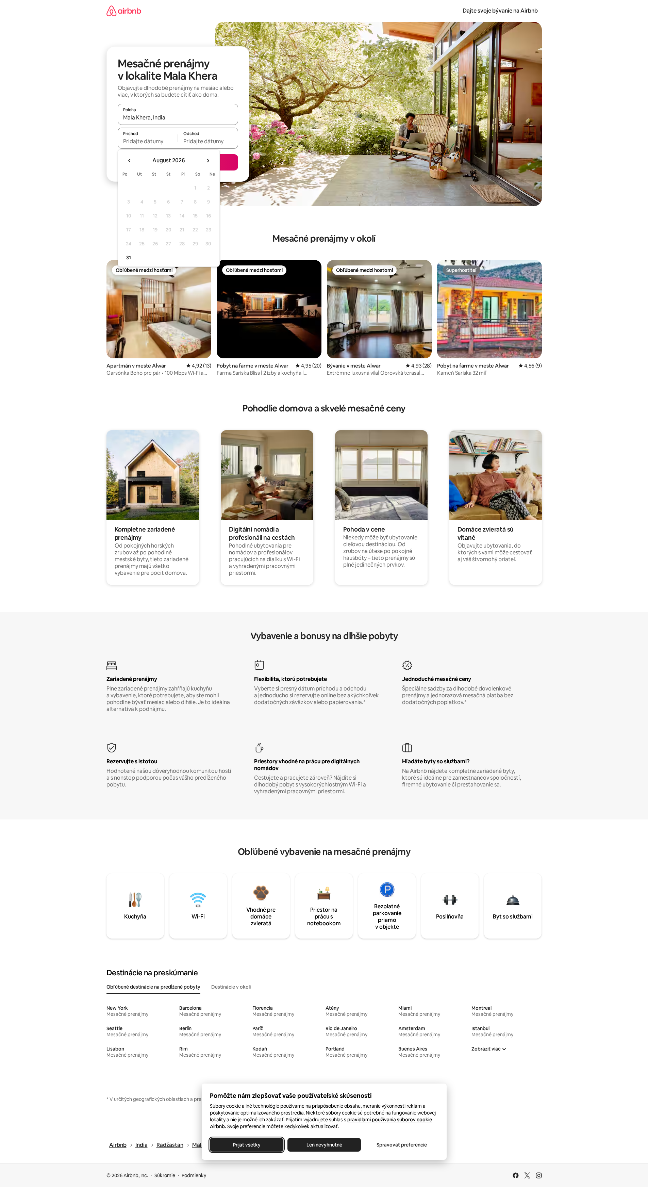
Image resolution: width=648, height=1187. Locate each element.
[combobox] (178, 117)
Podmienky (194, 1175)
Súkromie (164, 1175)
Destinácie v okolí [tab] (231, 987)
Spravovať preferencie (402, 1145)
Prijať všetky (246, 1145)
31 (128, 258)
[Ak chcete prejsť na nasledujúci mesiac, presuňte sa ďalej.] (208, 161)
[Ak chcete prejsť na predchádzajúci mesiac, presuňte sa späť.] (130, 161)
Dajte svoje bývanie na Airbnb (500, 10)
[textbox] (147, 141)
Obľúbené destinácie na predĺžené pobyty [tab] (153, 987)
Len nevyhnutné (324, 1145)
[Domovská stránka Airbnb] (123, 10)
